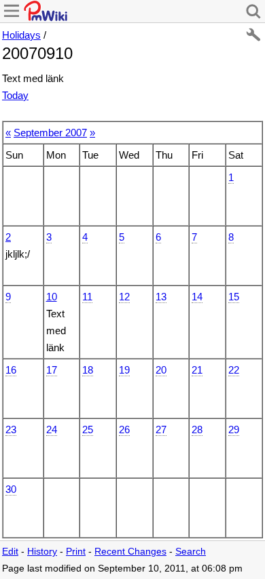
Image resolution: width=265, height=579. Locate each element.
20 (161, 370)
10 (51, 296)
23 (10, 429)
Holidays (21, 35)
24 (51, 429)
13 (161, 296)
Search (190, 551)
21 (197, 370)
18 (87, 370)
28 (197, 429)
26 (124, 429)
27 (161, 429)
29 (233, 429)
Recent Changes (130, 551)
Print (76, 551)
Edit (10, 551)
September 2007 (50, 132)
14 (197, 296)
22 (233, 370)
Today (15, 95)
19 (124, 370)
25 (87, 429)
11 (87, 296)
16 (10, 370)
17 (51, 370)
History (42, 551)
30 (10, 489)
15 (233, 296)
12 (124, 296)
